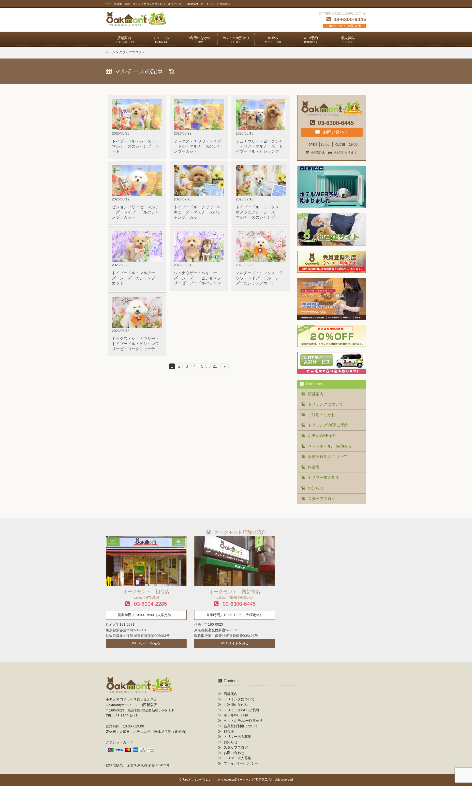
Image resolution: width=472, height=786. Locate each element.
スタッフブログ (321, 499)
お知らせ (316, 488)
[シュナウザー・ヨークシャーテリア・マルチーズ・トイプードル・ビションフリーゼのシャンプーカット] (261, 102)
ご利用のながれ (199, 40)
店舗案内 (124, 40)
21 (215, 366)
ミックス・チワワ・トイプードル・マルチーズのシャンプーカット (197, 146)
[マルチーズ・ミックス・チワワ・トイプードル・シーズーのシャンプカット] (261, 234)
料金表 (273, 40)
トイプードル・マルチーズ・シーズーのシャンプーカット (135, 278)
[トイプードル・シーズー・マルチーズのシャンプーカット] (137, 102)
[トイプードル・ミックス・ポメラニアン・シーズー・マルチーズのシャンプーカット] (261, 168)
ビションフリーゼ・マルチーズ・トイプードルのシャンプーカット (135, 212)
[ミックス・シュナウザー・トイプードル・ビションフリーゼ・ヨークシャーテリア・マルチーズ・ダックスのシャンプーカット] (137, 300)
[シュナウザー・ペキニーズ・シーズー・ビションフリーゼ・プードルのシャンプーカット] (199, 234)
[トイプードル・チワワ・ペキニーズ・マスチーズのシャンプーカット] (199, 168)
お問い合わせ (335, 132)
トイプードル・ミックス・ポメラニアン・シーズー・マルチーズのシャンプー (259, 212)
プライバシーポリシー (241, 763)
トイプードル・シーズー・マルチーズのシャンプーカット (135, 146)
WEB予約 (310, 40)
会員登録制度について (327, 456)
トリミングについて (325, 404)
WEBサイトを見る (146, 643)
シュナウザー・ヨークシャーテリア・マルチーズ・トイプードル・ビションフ (259, 146)
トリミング (161, 40)
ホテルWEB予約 (322, 436)
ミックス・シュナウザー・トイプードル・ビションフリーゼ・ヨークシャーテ (135, 343)
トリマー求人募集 (323, 477)
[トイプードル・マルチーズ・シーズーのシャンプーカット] (137, 234)
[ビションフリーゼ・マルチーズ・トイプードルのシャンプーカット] (137, 168)
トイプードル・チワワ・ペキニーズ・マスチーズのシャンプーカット (197, 212)
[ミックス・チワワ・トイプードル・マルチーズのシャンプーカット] (199, 102)
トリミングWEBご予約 (328, 425)
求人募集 (348, 40)
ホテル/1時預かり (236, 40)
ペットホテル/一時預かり (330, 446)
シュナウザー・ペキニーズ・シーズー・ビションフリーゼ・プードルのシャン (197, 278)
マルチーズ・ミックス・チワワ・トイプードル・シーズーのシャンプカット (259, 278)
